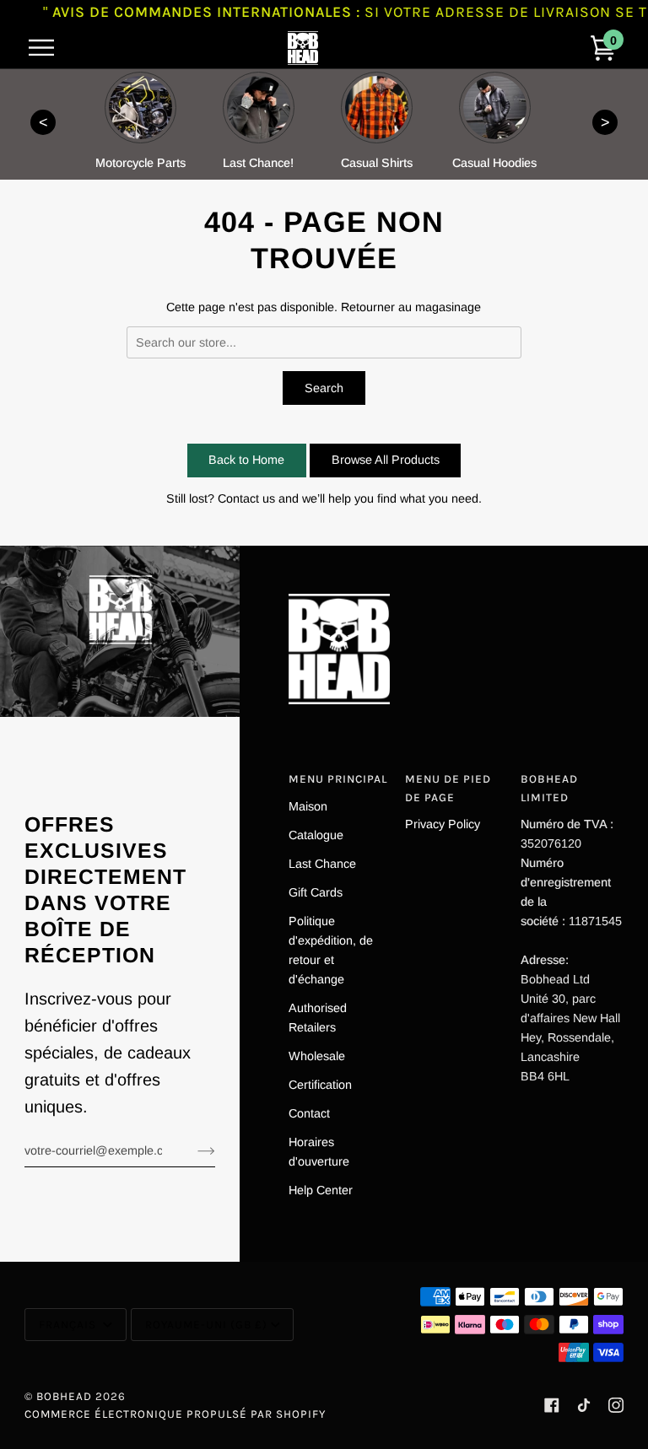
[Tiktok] (583, 1405)
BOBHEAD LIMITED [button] (549, 788)
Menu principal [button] (338, 779)
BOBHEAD (64, 1396)
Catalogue (316, 835)
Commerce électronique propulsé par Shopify (175, 1414)
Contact (309, 1113)
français (69, 1324)
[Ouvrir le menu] (49, 48)
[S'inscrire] (192, 1150)
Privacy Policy (442, 824)
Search (324, 388)
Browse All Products (386, 459)
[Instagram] (616, 1405)
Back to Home (246, 459)
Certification (320, 1084)
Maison (308, 806)
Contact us (246, 498)
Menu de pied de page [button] (448, 788)
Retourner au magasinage (411, 307)
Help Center (321, 1190)
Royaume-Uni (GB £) (206, 1324)
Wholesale (317, 1056)
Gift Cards (316, 892)
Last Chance (322, 863)
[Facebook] (551, 1405)
